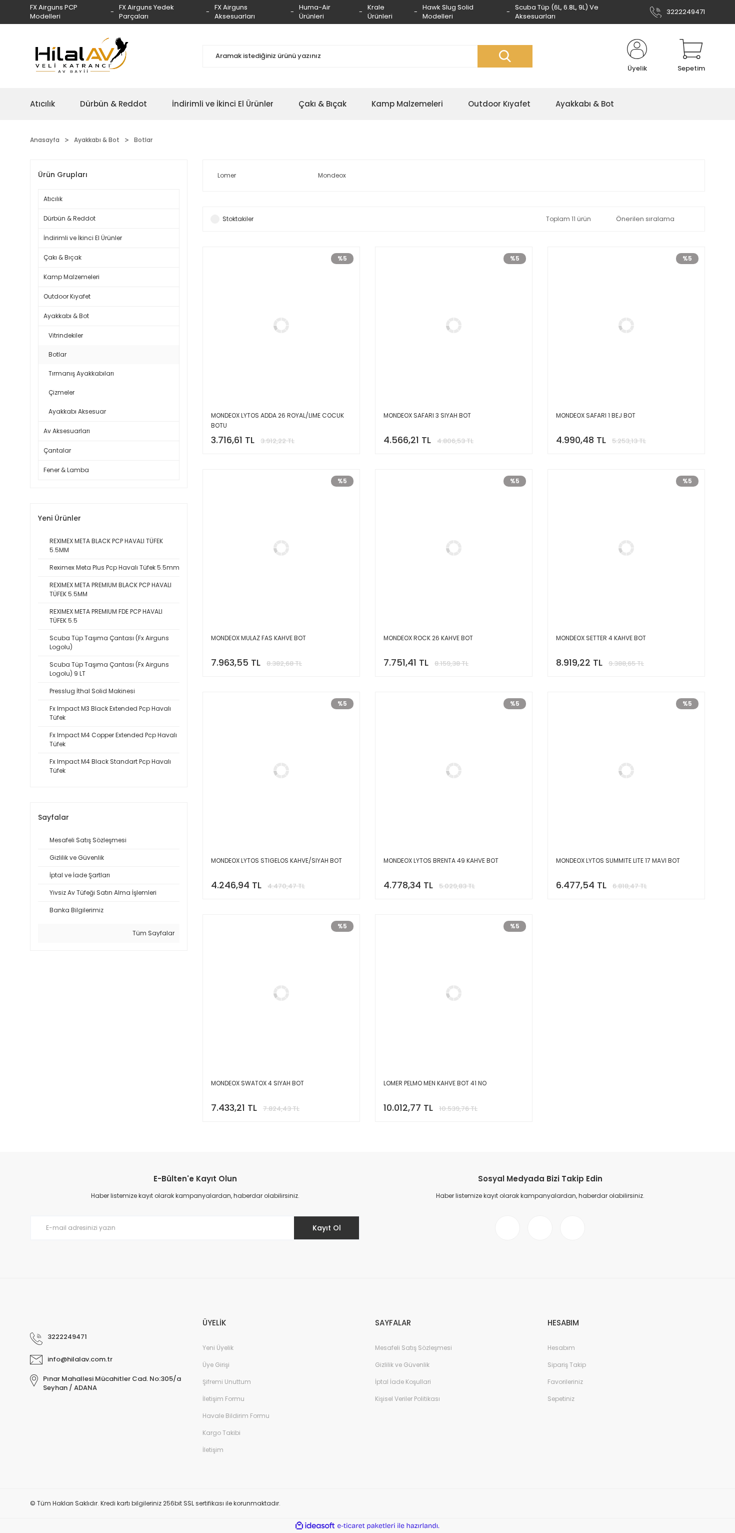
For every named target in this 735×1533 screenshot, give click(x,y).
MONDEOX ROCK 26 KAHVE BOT (428, 638)
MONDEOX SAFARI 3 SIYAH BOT (427, 415)
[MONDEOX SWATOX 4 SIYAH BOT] (281, 1018)
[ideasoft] (315, 1525)
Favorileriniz (565, 1381)
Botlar (143, 140)
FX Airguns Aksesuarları (234, 12)
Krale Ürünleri (380, 12)
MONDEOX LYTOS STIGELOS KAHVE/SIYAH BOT (276, 860)
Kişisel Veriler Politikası (407, 1398)
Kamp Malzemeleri (72, 277)
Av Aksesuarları (67, 431)
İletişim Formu (223, 1398)
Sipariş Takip (567, 1364)
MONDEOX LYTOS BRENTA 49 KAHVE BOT (441, 860)
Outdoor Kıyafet (67, 296)
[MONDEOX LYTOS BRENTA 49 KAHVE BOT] (454, 795)
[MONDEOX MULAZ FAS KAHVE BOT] (281, 573)
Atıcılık (53, 199)
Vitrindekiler (65, 335)
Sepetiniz (561, 1398)
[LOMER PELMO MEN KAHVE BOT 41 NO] (454, 1018)
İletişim (213, 1449)
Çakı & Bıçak (63, 257)
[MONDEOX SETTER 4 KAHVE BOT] (626, 573)
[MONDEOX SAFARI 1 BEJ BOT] (626, 350)
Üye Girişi (216, 1364)
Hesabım (561, 1347)
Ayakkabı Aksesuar (77, 411)
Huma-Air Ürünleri (314, 12)
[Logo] (80, 56)
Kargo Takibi (221, 1432)
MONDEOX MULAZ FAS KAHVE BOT (258, 638)
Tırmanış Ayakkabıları (81, 373)
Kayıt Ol (326, 1228)
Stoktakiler (238, 219)
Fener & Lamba (66, 470)
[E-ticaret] (366, 1525)
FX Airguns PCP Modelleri (54, 12)
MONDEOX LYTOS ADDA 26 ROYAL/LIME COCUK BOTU (277, 420)
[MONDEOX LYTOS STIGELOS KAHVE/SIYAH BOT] (281, 795)
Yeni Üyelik (218, 1347)
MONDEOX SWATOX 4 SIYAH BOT (257, 1083)
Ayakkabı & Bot (66, 316)
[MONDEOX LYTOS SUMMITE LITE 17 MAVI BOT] (626, 795)
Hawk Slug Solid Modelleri (448, 12)
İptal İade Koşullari (403, 1381)
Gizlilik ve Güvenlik (402, 1364)
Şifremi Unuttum (226, 1381)
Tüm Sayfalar (152, 933)
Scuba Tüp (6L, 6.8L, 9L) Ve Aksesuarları (556, 12)
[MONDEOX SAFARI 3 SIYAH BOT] (454, 350)
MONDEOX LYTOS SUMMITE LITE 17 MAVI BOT (618, 860)
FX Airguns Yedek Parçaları (146, 12)
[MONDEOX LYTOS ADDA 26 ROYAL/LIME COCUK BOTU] (281, 350)
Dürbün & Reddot (70, 218)
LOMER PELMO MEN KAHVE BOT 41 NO (435, 1083)
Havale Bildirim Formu (236, 1415)
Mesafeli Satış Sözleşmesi (413, 1347)
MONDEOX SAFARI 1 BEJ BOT (596, 415)
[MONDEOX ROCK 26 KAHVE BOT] (454, 573)
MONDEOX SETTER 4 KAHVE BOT (601, 638)
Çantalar (57, 450)
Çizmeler (61, 392)
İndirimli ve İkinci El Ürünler (83, 238)
